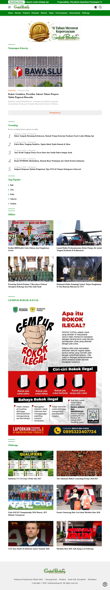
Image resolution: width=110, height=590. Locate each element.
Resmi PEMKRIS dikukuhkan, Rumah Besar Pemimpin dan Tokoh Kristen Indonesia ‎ (49, 161)
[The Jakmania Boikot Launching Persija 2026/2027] (79, 463)
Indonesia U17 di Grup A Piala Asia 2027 (24, 479)
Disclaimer (92, 579)
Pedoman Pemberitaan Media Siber (28, 579)
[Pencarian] (100, 7)
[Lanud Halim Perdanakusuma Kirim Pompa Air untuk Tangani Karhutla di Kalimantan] (79, 233)
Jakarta (13, 199)
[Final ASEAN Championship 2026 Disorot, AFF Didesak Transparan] (30, 497)
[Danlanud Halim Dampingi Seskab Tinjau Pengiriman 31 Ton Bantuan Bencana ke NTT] (79, 269)
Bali (11, 185)
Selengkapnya (55, 113)
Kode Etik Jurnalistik (77, 579)
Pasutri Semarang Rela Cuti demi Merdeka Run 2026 (78, 512)
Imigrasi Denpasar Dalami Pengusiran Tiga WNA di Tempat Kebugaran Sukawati (47, 169)
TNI (11, 190)
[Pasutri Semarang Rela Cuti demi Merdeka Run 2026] (79, 497)
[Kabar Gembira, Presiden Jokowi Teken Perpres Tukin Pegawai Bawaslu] (35, 71)
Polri (12, 194)
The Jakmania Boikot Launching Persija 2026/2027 (77, 479)
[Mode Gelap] (95, 7)
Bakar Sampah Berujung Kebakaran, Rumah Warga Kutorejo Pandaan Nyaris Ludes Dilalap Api (54, 136)
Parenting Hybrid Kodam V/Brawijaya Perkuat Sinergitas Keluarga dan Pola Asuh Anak (27, 285)
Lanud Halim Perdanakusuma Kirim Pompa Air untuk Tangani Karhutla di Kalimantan (79, 249)
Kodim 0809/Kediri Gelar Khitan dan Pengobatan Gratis (28, 249)
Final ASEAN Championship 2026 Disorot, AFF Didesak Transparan (27, 513)
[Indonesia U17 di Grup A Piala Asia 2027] (30, 463)
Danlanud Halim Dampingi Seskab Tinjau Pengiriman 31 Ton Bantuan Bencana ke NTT (79, 285)
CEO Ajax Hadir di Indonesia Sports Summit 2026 (29, 549)
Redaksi (62, 579)
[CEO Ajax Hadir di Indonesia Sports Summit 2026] (30, 533)
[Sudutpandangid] (21, 7)
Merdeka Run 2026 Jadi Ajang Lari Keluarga (75, 549)
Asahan (13, 204)
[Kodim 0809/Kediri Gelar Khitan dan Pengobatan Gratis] (30, 233)
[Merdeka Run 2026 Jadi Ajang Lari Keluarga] (79, 533)
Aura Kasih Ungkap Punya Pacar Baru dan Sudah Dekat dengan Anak (43, 153)
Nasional (12, 90)
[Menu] (10, 7)
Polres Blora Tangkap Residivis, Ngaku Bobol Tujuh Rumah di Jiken (42, 144)
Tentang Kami (51, 579)
